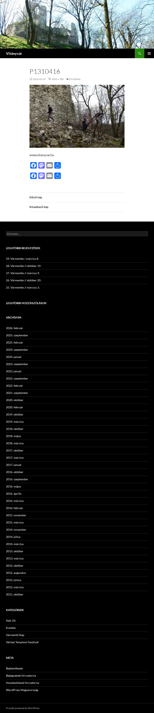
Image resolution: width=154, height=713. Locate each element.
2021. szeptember (17, 392)
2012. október (14, 565)
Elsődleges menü (149, 53)
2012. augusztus (16, 572)
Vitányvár (14, 53)
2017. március (15, 457)
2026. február (14, 328)
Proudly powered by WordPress (23, 708)
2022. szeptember (17, 378)
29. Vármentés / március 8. (22, 258)
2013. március (15, 558)
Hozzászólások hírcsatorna (22, 682)
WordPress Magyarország (22, 690)
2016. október (14, 472)
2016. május (13, 486)
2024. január (14, 356)
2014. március (15, 544)
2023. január (14, 371)
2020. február (14, 407)
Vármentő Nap (15, 635)
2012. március (15, 587)
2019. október (14, 414)
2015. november (16, 515)
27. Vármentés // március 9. (23, 273)
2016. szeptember (17, 479)
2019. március (15, 421)
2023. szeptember (17, 364)
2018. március (15, 443)
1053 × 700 (58, 79)
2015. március (15, 522)
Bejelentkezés (14, 668)
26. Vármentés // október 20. (23, 280)
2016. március (15, 500)
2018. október (14, 428)
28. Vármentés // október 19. (23, 266)
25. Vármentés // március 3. (23, 287)
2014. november (16, 529)
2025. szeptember (17, 335)
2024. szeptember (17, 349)
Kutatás (11, 627)
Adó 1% (11, 620)
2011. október (14, 594)
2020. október (14, 400)
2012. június (13, 580)
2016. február (14, 508)
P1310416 (74, 79)
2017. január (14, 464)
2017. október (14, 450)
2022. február (14, 385)
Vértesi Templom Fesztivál (22, 642)
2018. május (13, 436)
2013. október (14, 551)
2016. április (13, 493)
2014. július (13, 536)
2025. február (14, 342)
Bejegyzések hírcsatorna (21, 675)
